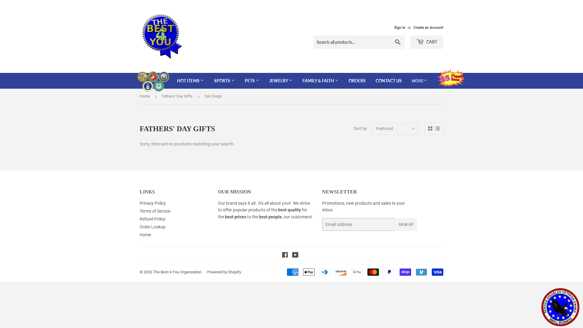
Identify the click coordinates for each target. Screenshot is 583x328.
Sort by (360, 128)
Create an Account (428, 28)
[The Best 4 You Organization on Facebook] (285, 255)
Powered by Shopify (224, 272)
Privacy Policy (153, 203)
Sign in (399, 28)
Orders (357, 80)
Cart (431, 41)
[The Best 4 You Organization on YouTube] (295, 255)
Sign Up (406, 224)
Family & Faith (318, 80)
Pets (250, 80)
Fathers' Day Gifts (177, 96)
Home (145, 96)
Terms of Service (155, 211)
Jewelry (279, 80)
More (418, 80)
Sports (222, 80)
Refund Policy (152, 219)
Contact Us (389, 80)
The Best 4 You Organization (177, 272)
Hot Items (188, 80)
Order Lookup (152, 226)
